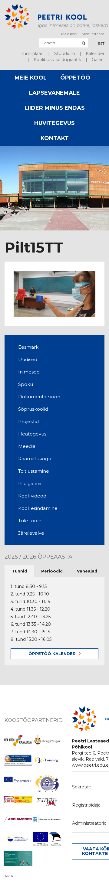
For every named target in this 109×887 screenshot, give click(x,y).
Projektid (28, 421)
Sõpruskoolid (33, 409)
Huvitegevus (54, 123)
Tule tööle (29, 520)
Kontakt (55, 138)
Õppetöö (75, 77)
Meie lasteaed (93, 33)
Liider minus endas (55, 108)
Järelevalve (31, 533)
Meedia (26, 446)
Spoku (25, 384)
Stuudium (64, 53)
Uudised (27, 359)
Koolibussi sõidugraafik (57, 59)
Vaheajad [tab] (87, 571)
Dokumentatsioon (39, 396)
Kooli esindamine (38, 508)
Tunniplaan (32, 53)
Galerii (98, 59)
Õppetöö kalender (52, 653)
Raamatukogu (34, 458)
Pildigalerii (29, 483)
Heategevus (32, 434)
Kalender (95, 53)
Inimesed (29, 372)
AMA (9, 876)
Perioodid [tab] (52, 571)
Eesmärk (28, 347)
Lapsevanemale (54, 93)
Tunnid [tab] (19, 571)
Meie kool (69, 33)
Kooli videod (32, 496)
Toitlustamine (33, 471)
